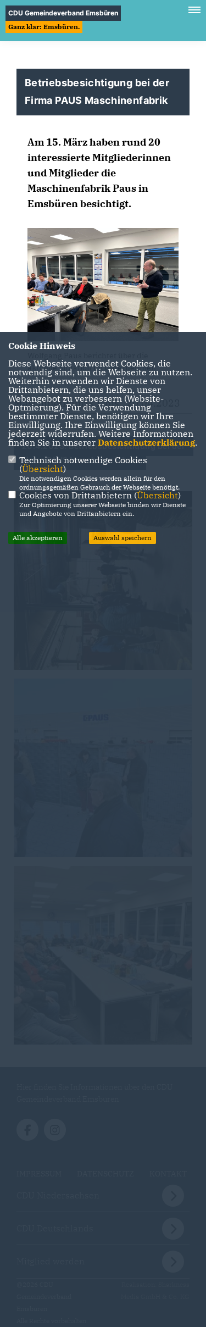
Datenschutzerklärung (146, 442)
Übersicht (42, 468)
